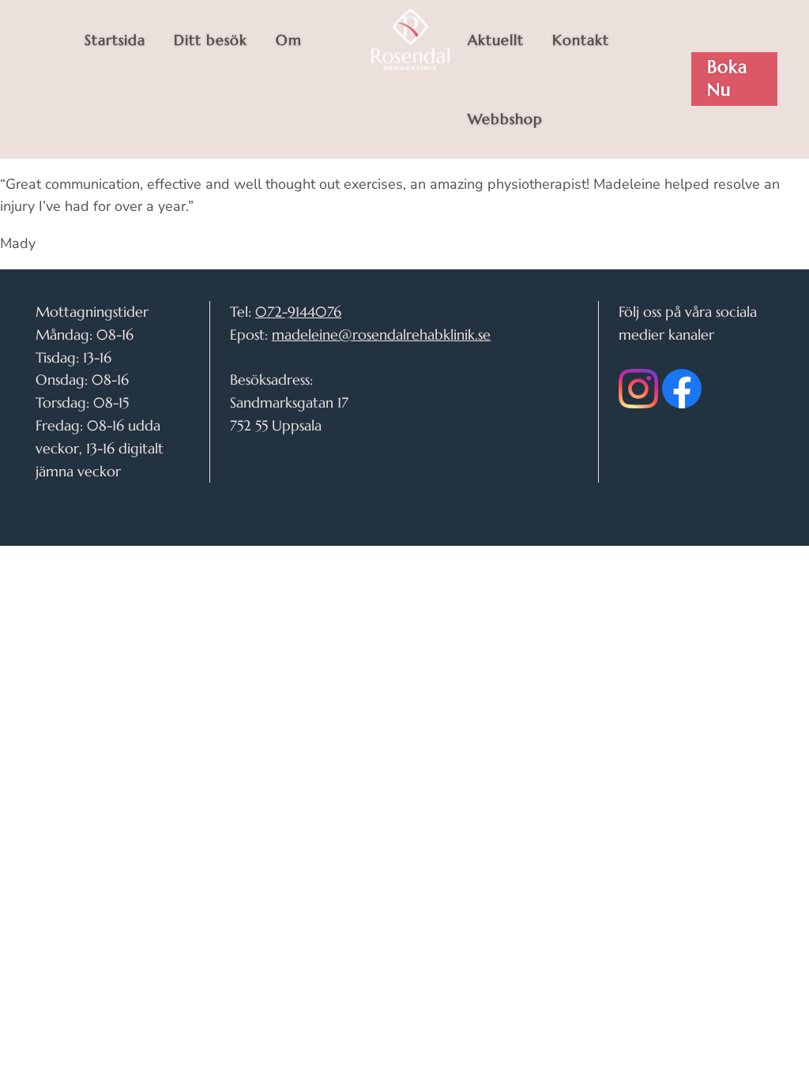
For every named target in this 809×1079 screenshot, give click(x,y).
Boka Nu (727, 78)
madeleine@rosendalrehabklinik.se (381, 334)
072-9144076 (298, 312)
